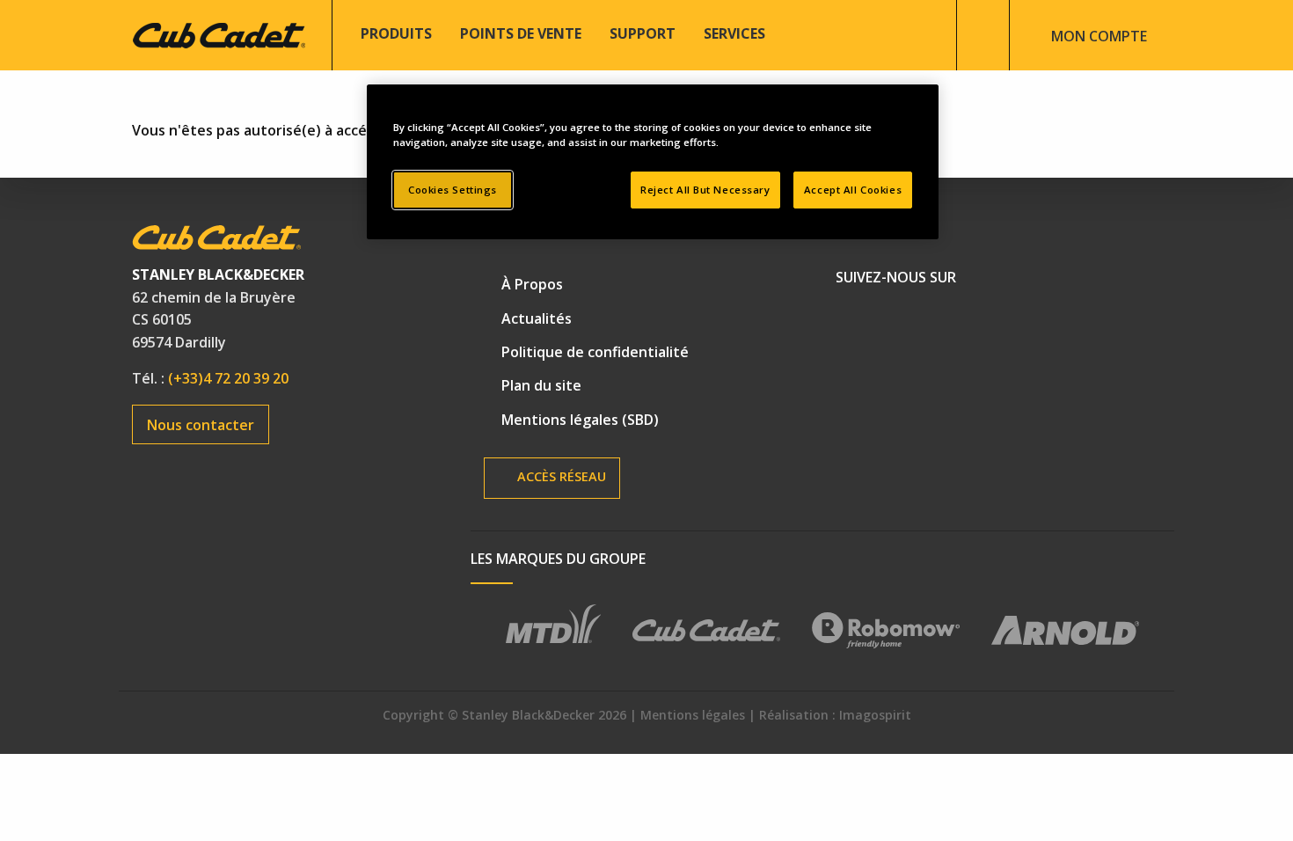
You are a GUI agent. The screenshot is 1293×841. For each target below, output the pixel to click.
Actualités (536, 318)
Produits (396, 33)
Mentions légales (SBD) (580, 419)
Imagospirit (875, 714)
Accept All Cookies (853, 189)
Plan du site (541, 385)
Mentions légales (692, 714)
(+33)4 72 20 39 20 (228, 378)
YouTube (916, 322)
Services (734, 33)
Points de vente (520, 33)
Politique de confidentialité (595, 352)
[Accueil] (218, 33)
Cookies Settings (452, 189)
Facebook (857, 322)
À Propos (532, 284)
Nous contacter (200, 425)
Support (643, 33)
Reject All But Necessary (705, 189)
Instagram (976, 322)
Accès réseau (560, 476)
